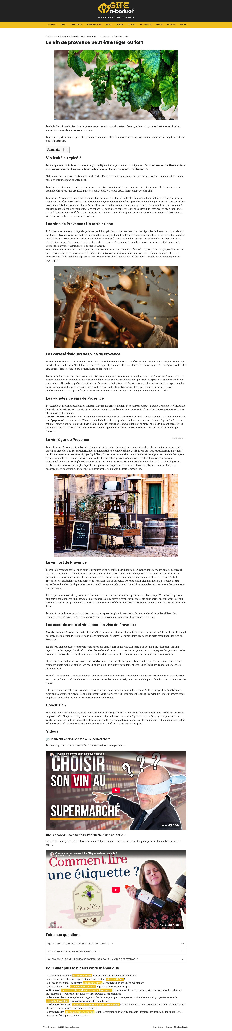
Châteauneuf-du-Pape (82, 986)
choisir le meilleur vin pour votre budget (96, 1004)
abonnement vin (92, 982)
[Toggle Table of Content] (64, 150)
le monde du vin (82, 975)
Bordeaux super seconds (79, 1011)
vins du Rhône (115, 979)
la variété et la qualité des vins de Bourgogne (87, 990)
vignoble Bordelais (57, 1001)
